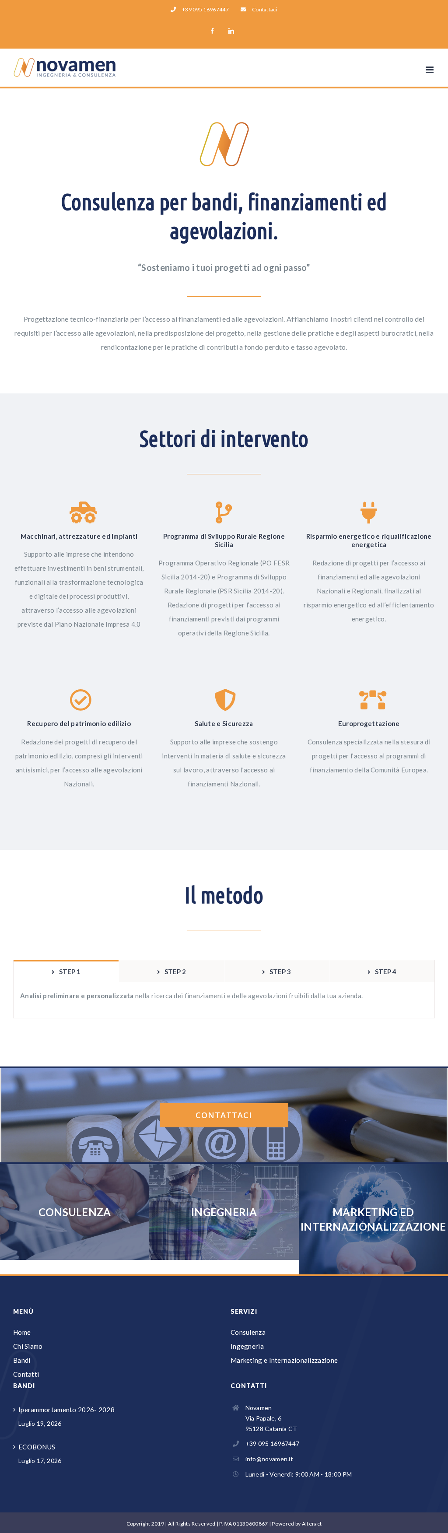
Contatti (26, 1374)
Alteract (312, 1523)
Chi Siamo (28, 1346)
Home (22, 1332)
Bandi (22, 1360)
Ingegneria (247, 1346)
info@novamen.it (269, 1459)
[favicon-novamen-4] (224, 126)
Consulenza (248, 1332)
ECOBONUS (36, 1447)
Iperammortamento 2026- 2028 (66, 1410)
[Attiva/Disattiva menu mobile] (430, 69)
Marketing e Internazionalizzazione (284, 1360)
